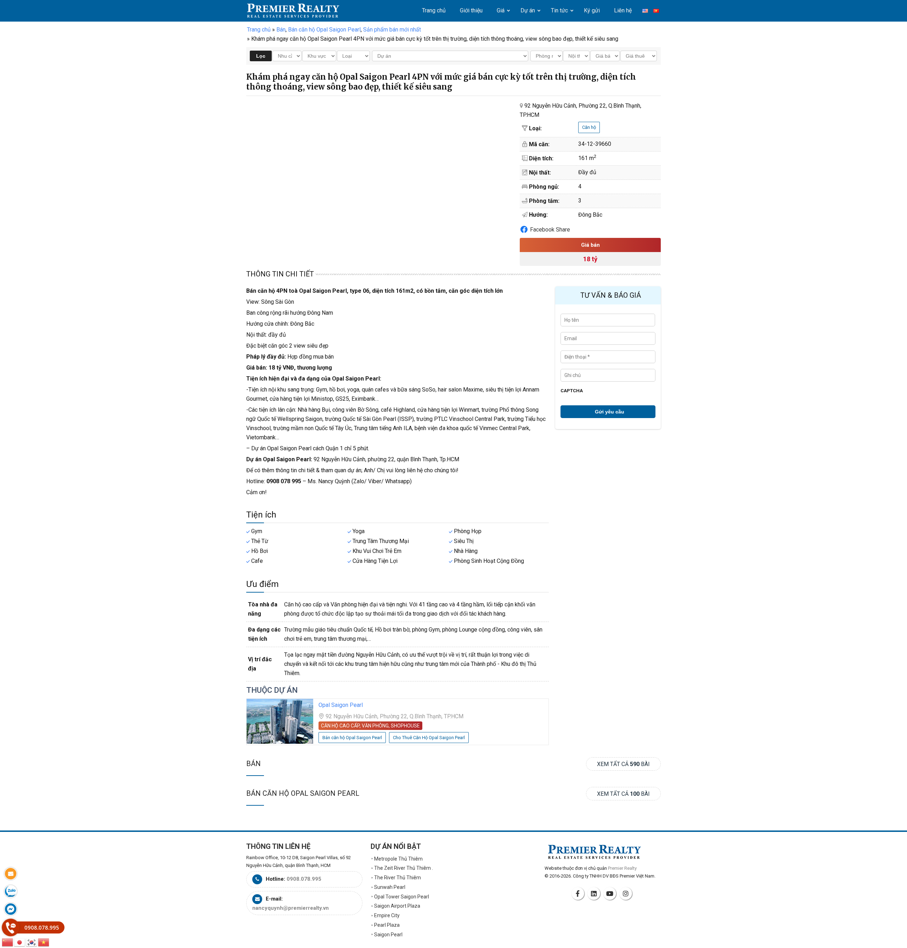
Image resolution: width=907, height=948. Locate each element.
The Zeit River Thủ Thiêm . (403, 868)
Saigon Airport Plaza (397, 906)
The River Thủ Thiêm (397, 877)
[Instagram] (626, 893)
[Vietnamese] (44, 941)
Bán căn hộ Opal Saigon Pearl (302, 793)
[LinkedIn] (594, 893)
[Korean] (32, 941)
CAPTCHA (571, 390)
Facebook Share (550, 229)
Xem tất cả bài (623, 764)
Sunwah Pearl (389, 887)
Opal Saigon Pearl (341, 705)
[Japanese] (20, 941)
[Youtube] (610, 893)
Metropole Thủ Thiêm (398, 859)
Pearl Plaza (387, 925)
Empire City (387, 915)
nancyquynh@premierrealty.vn (290, 908)
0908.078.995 (304, 879)
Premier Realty (293, 11)
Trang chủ (259, 29)
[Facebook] (578, 893)
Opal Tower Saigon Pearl (401, 897)
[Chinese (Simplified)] (8, 941)
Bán (253, 763)
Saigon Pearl (388, 934)
